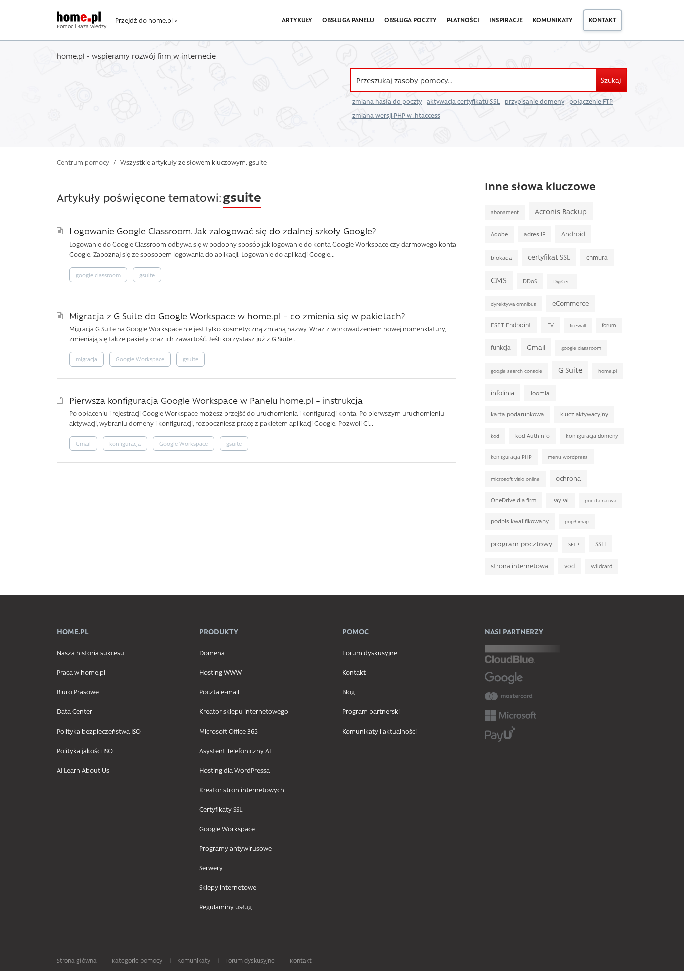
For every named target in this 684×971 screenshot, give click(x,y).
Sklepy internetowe (227, 887)
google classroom (98, 275)
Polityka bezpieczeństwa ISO (99, 730)
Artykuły (297, 20)
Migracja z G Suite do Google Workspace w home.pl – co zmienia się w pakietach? (237, 315)
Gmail (83, 443)
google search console (516, 371)
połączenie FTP (591, 101)
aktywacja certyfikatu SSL (463, 101)
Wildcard (601, 566)
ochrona (568, 478)
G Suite (570, 370)
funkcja (501, 347)
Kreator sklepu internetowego (243, 711)
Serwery (211, 867)
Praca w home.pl (81, 672)
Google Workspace (140, 359)
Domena (212, 652)
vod (569, 566)
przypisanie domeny (534, 101)
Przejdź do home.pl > (146, 20)
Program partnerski (371, 711)
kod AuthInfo (532, 435)
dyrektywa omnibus (513, 304)
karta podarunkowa (517, 414)
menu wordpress (568, 457)
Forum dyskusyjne (369, 652)
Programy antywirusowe (235, 848)
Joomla (540, 393)
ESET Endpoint (511, 325)
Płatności (463, 20)
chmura (597, 257)
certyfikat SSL (549, 257)
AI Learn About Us (83, 770)
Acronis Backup (561, 211)
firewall (578, 325)
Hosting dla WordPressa (234, 770)
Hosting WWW (220, 672)
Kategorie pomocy (137, 960)
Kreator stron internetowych (241, 789)
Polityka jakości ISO (85, 750)
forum (609, 325)
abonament (505, 212)
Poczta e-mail (219, 691)
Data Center (74, 711)
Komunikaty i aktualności (379, 730)
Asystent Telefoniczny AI (235, 750)
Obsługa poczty (410, 20)
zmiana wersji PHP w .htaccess (396, 115)
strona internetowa (519, 566)
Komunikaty (553, 20)
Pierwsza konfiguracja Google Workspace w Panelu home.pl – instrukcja (216, 400)
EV (550, 325)
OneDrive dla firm (513, 500)
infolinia (502, 392)
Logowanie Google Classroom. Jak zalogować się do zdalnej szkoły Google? (222, 230)
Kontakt (602, 20)
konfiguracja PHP (511, 456)
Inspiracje (506, 20)
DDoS (530, 281)
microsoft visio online (515, 479)
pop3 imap (577, 521)
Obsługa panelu (348, 20)
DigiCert (562, 281)
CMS (499, 280)
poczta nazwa (600, 500)
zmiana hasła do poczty (387, 101)
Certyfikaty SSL (220, 809)
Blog (348, 691)
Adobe (499, 234)
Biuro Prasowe (78, 691)
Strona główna (77, 960)
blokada (501, 257)
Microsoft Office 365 (228, 730)
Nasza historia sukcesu (90, 652)
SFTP (573, 544)
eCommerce (570, 303)
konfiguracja (125, 443)
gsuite (147, 275)
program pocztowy (521, 543)
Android (573, 233)
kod (495, 436)
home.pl (607, 371)
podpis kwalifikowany (520, 521)
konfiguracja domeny (592, 435)
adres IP (534, 234)
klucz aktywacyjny (584, 414)
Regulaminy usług (225, 906)
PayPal (560, 500)
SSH (600, 543)
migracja (86, 359)
